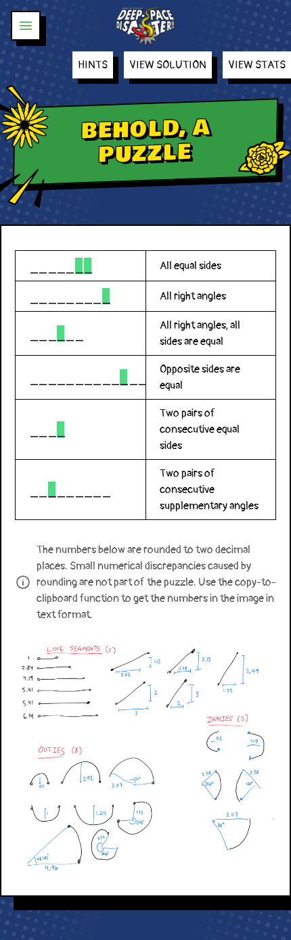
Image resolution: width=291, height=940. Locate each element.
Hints (93, 65)
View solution (167, 65)
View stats (257, 65)
